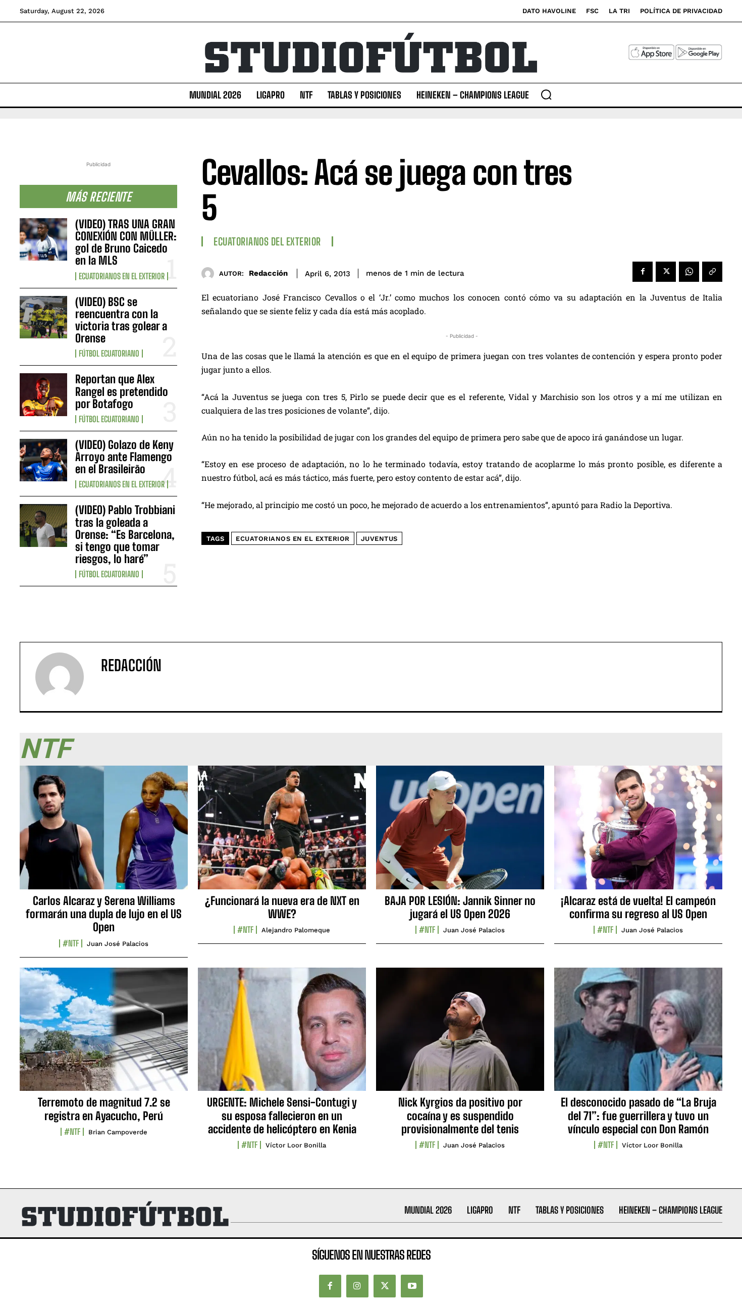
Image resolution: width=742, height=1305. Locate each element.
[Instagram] (357, 1286)
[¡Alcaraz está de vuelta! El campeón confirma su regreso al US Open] (638, 833)
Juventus (379, 538)
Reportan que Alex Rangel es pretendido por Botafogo (121, 391)
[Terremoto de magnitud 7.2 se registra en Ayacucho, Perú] (104, 1035)
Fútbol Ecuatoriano (109, 353)
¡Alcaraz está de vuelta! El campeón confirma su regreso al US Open (638, 907)
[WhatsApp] (689, 272)
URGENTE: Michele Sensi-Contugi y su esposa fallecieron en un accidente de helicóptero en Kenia (282, 1115)
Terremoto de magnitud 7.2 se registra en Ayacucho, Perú (104, 1108)
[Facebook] (642, 272)
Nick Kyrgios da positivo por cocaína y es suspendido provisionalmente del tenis (460, 1115)
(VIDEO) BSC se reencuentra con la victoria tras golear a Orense (121, 320)
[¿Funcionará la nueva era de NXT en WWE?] (282, 833)
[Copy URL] (712, 272)
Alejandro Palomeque (295, 930)
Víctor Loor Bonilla (296, 1145)
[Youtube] (412, 1286)
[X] (666, 272)
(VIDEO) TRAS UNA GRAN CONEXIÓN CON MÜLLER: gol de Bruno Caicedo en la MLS (126, 242)
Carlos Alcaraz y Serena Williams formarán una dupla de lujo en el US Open (104, 914)
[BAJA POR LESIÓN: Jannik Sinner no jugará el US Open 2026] (460, 833)
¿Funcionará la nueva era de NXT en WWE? (282, 907)
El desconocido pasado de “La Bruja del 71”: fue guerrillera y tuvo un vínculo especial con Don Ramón (638, 1115)
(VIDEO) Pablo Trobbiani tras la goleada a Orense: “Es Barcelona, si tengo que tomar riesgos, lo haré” (125, 534)
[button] (546, 94)
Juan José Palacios (117, 943)
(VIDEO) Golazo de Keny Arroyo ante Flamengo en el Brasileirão (124, 457)
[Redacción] (210, 273)
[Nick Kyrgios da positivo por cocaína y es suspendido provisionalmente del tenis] (460, 1035)
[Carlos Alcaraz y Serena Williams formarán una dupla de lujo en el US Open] (104, 833)
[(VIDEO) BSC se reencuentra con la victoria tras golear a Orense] (43, 317)
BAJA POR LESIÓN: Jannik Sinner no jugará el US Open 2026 (460, 907)
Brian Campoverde (117, 1132)
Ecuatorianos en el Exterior (122, 276)
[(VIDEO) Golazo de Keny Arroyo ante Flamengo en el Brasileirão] (43, 460)
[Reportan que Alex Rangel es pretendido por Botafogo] (43, 394)
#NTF (71, 943)
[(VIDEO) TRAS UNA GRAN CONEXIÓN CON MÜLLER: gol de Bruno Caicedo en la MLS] (43, 239)
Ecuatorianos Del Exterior (267, 241)
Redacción (268, 273)
